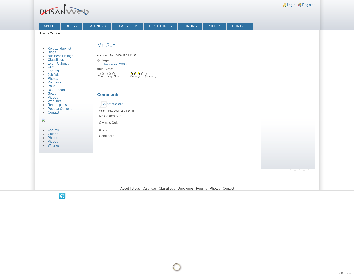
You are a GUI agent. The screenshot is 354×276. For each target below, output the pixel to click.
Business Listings (60, 56)
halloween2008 (115, 64)
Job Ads (53, 74)
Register (308, 5)
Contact (240, 26)
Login (291, 5)
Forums (190, 26)
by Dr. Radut (345, 273)
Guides (53, 134)
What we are (113, 104)
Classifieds (127, 26)
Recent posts (57, 105)
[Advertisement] (268, 13)
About (49, 26)
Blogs (71, 26)
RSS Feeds (56, 90)
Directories (160, 26)
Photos (214, 26)
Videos (53, 97)
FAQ (51, 67)
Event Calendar (59, 63)
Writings (54, 145)
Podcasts (54, 82)
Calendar (97, 26)
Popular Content (59, 108)
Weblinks (54, 101)
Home (43, 33)
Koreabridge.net (59, 48)
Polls (51, 86)
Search (53, 93)
